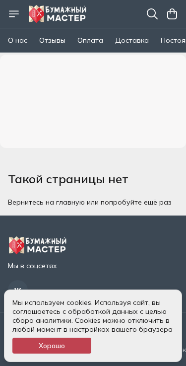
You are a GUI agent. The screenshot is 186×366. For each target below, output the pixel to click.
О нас (17, 40)
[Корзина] (172, 14)
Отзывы (52, 40)
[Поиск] (152, 14)
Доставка (132, 40)
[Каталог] (14, 14)
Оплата (90, 40)
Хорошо (52, 345)
